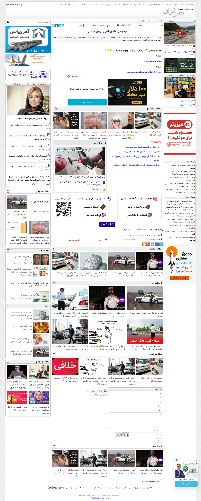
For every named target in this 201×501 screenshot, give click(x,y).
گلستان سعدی (91, 207)
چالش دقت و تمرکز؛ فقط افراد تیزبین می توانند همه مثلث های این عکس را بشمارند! (181, 202)
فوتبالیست (136, 235)
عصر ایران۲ (137, 487)
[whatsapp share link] (63, 25)
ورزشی (115, 5)
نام (160, 393)
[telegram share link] (59, 25)
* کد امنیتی (157, 430)
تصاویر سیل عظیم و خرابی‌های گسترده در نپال (180, 47)
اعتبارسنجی (103, 395)
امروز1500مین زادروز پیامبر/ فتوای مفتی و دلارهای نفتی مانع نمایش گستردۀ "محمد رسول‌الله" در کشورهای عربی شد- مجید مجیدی (28, 180)
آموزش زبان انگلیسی (137, 215)
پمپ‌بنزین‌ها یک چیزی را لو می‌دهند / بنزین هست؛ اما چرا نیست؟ (82, 177)
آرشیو (177, 5)
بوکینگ (96, 395)
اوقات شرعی (152, 5)
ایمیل (159, 402)
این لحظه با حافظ (136, 207)
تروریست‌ (129, 235)
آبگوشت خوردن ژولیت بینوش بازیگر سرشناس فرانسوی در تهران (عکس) (182, 172)
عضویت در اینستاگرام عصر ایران (136, 199)
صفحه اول (191, 5)
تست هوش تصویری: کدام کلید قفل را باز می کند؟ (180, 238)
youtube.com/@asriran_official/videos (143, 72)
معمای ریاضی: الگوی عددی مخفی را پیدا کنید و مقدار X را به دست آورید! (181, 220)
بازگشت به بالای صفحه (150, 481)
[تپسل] (68, 76)
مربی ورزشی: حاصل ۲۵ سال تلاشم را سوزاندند (137, 152)
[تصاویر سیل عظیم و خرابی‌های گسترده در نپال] (179, 33)
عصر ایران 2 (72, 5)
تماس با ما (184, 5)
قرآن (88, 5)
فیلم (78, 5)
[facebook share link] (56, 25)
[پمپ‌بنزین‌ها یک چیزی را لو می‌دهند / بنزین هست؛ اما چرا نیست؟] (80, 161)
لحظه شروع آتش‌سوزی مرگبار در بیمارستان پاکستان (180, 53)
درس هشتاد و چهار (186, 105)
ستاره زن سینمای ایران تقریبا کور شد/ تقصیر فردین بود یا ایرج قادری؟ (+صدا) (22, 75)
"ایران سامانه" (95, 498)
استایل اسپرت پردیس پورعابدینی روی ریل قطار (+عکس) (180, 179)
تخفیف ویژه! (186, 483)
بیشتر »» (169, 21)
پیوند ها (145, 5)
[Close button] (196, 460)
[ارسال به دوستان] (120, 25)
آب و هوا (159, 5)
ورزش (157, 26)
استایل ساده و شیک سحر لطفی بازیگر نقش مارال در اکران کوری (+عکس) (180, 191)
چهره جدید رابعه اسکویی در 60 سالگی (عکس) (182, 166)
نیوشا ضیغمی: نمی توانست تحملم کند (31, 118)
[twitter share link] (53, 25)
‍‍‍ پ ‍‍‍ (127, 25)
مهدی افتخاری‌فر (147, 235)
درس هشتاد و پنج (186, 101)
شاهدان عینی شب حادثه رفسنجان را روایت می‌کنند (135, 165)
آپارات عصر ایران (93, 215)
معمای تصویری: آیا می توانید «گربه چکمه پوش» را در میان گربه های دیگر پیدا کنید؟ (180, 208)
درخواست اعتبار (87, 102)
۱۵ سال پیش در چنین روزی (92, 199)
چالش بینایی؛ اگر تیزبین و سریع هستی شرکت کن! (181, 226)
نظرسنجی (166, 5)
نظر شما (158, 389)
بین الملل (109, 5)
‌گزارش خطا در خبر (78, 26)
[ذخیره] (122, 25)
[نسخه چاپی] (118, 25)
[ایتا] (144, 244)
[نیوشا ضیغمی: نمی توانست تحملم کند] (28, 100)
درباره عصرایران (127, 487)
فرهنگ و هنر (102, 5)
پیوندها (100, 487)
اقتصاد (126, 5)
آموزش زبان (64, 5)
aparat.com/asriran (152, 61)
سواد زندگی (138, 5)
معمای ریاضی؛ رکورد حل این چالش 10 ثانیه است (180, 232)
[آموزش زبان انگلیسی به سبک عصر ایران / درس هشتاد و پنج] (179, 87)
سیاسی (131, 5)
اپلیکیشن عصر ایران (63, 198)
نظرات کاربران (107, 224)
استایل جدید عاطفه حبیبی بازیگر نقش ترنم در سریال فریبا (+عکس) (180, 185)
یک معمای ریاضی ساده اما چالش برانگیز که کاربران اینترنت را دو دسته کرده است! (180, 214)
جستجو (172, 5)
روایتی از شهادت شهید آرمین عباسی (141, 147)
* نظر (159, 410)
